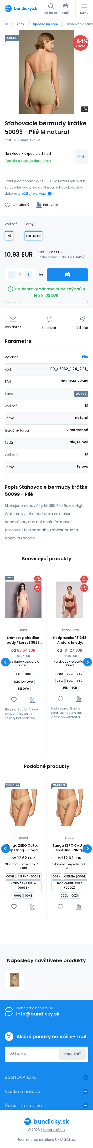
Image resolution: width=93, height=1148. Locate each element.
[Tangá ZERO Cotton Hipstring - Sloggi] (23, 807)
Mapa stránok (54, 1129)
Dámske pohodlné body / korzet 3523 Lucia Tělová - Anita (23, 640)
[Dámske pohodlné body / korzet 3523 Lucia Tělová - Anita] (23, 600)
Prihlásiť (72, 1054)
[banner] (25, 8)
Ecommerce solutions (35, 1139)
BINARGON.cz (65, 1139)
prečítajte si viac (32, 193)
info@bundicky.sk (37, 1013)
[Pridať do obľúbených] (14, 700)
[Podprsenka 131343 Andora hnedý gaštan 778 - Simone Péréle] (69, 600)
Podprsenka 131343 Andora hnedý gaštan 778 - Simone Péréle (70, 640)
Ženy (20, 24)
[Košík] (66, 9)
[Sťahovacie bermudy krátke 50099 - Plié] (14, 980)
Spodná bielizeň (45, 24)
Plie (81, 156)
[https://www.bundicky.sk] (6, 24)
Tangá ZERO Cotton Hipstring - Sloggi (23, 848)
